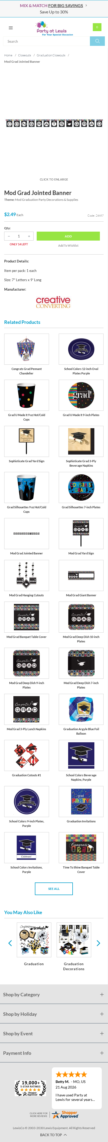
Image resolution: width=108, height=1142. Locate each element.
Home (8, 55)
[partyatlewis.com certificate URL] (54, 1114)
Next (97, 942)
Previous (10, 942)
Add (68, 236)
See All (54, 889)
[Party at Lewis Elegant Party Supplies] (54, 26)
